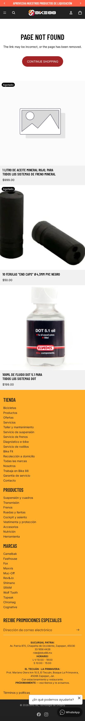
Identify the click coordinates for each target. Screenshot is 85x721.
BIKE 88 (33, 705)
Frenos (7, 507)
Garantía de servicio (16, 475)
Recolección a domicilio (19, 456)
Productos (10, 412)
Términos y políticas (16, 692)
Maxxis (8, 568)
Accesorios (10, 527)
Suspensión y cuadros (18, 497)
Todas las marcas (15, 461)
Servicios (9, 422)
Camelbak (10, 553)
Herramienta (11, 536)
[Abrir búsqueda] (13, 12)
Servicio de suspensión (18, 432)
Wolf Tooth (10, 592)
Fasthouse (10, 558)
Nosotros (9, 466)
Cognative (10, 607)
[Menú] (4, 12)
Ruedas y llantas (14, 512)
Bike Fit (8, 451)
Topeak (8, 597)
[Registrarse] (78, 630)
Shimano (9, 583)
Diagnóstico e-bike (16, 441)
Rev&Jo (8, 578)
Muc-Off (9, 573)
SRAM (7, 587)
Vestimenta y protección (19, 522)
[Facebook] (38, 714)
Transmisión (11, 502)
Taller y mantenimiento (18, 427)
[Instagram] (46, 714)
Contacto (9, 480)
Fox (5, 563)
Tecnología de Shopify (52, 705)
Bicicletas (9, 408)
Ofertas (8, 417)
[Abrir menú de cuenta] (71, 12)
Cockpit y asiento (15, 517)
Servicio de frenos (15, 436)
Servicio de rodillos (16, 446)
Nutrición (9, 531)
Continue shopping (42, 61)
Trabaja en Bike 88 (16, 471)
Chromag (9, 602)
